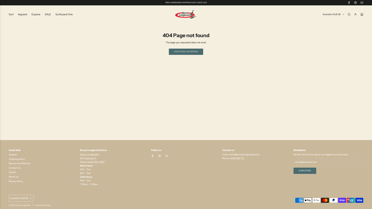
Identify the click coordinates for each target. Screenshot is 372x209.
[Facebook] (349, 2)
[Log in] (355, 14)
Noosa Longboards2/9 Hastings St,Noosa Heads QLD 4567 (92, 158)
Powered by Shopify (43, 205)
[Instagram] (355, 2)
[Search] (349, 14)
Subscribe (305, 170)
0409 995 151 (237, 158)
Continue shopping (186, 51)
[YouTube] (362, 2)
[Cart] (362, 14)
